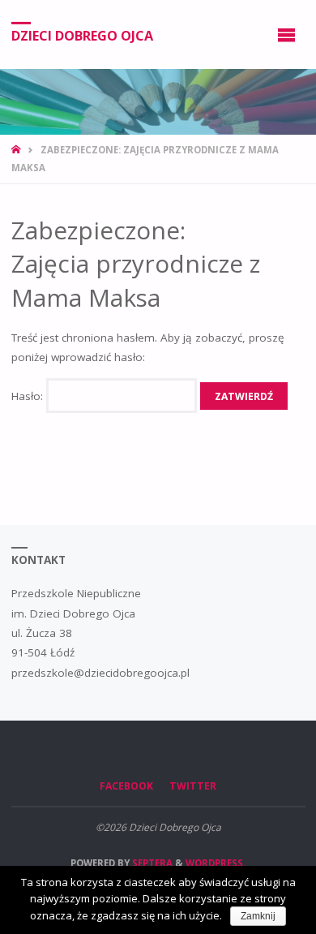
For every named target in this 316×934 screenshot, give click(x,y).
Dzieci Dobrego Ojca (82, 35)
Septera (151, 863)
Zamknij (258, 916)
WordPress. (216, 863)
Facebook (126, 786)
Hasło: (28, 396)
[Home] (17, 150)
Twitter (192, 786)
